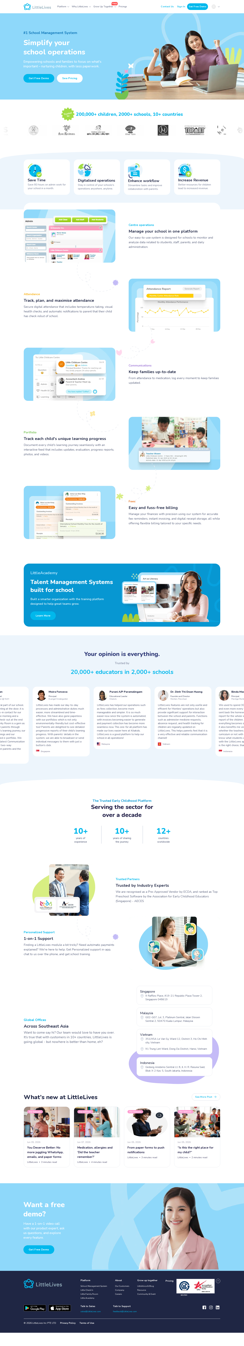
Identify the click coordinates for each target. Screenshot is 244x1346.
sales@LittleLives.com (91, 1311)
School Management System (94, 1286)
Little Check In (87, 1290)
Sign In (181, 6)
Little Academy (87, 1298)
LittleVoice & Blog (145, 1286)
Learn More (43, 616)
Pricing (169, 1280)
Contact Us (167, 6)
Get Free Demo (197, 6)
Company (119, 1290)
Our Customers (122, 1286)
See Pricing (69, 78)
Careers (118, 1294)
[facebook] (204, 1309)
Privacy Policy (68, 1323)
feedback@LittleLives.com (125, 1311)
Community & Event (146, 1294)
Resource (141, 1290)
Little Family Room (89, 1294)
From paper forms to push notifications (145, 1150)
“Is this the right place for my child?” (195, 1150)
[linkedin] (217, 1309)
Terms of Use (87, 1323)
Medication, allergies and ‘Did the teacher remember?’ (95, 1152)
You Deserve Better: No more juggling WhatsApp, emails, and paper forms (45, 1152)
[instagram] (211, 1309)
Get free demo (39, 1249)
